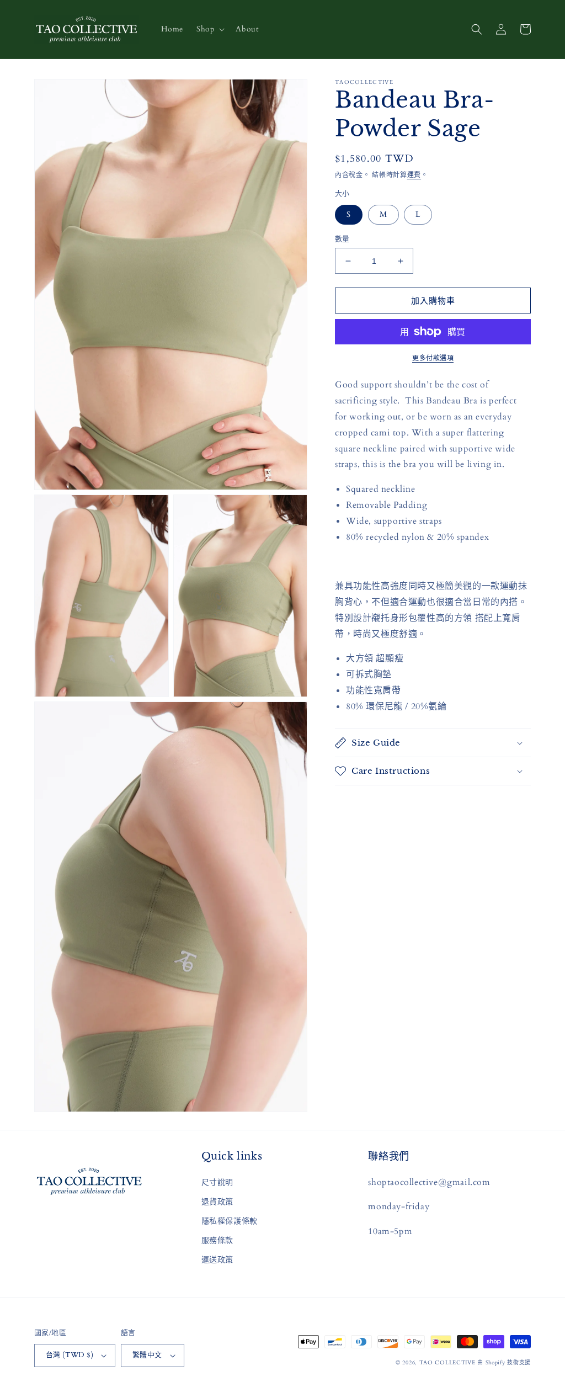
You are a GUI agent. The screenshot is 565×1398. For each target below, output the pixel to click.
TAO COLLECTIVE (447, 1363)
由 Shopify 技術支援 (504, 1363)
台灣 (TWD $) (69, 1355)
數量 (342, 239)
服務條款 (217, 1240)
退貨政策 (217, 1202)
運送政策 (217, 1260)
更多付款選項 (433, 358)
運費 (414, 175)
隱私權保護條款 (229, 1221)
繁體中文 (147, 1355)
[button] (209, 29)
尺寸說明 (217, 1182)
